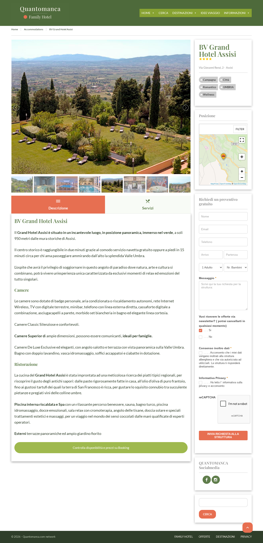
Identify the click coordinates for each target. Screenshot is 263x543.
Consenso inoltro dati (215, 348)
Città (226, 79)
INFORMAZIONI (235, 13)
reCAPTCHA (207, 397)
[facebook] (207, 480)
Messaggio (207, 278)
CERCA (163, 13)
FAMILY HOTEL (183, 536)
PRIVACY (246, 536)
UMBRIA (228, 87)
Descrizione (58, 204)
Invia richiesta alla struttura (223, 435)
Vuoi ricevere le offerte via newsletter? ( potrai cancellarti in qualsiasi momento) (222, 321)
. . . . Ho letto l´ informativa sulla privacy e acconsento (220, 384)
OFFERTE (204, 536)
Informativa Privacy (213, 378)
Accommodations (33, 29)
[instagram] (216, 480)
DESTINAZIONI (182, 13)
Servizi (147, 204)
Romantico (209, 87)
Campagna (209, 79)
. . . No (207, 336)
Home (14, 29)
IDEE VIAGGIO (210, 13)
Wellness (208, 94)
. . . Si (207, 330)
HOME (146, 13)
